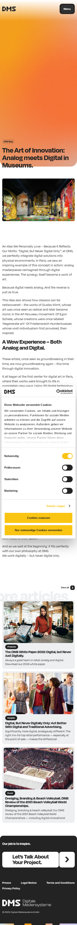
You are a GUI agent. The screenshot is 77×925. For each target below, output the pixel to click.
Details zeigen (56, 506)
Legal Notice (29, 882)
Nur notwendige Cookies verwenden (38, 530)
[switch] (67, 468)
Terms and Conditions (61, 882)
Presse (6, 882)
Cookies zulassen (38, 517)
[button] (67, 9)
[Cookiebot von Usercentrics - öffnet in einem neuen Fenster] (56, 391)
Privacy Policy (11, 888)
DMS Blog (8, 141)
